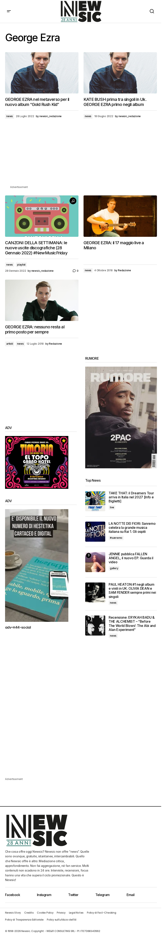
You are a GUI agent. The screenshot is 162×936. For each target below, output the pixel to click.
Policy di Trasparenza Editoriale (24, 919)
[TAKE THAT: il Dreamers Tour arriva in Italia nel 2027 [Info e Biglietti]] (95, 501)
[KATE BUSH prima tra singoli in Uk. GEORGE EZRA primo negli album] (120, 73)
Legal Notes (76, 912)
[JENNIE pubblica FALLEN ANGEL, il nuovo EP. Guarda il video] (95, 562)
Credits (29, 912)
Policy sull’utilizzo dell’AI (61, 919)
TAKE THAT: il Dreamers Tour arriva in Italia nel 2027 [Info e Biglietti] (131, 497)
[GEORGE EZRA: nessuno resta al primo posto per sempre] (41, 300)
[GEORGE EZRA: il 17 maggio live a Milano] (120, 216)
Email (131, 895)
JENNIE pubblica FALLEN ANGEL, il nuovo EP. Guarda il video (131, 558)
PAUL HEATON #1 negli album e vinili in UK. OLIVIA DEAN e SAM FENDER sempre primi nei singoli (132, 590)
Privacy (61, 912)
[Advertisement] (81, 155)
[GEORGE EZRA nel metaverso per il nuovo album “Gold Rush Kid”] (41, 73)
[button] (9, 11)
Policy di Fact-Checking (101, 912)
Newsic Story (13, 912)
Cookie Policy (45, 912)
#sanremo (116, 537)
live (112, 507)
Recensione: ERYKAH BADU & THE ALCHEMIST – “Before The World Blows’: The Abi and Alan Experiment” (132, 623)
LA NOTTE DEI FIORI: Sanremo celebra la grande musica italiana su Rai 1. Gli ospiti (132, 528)
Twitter (73, 895)
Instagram (44, 895)
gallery (114, 568)
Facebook (12, 895)
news (9, 116)
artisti (9, 343)
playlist (21, 264)
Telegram (102, 895)
